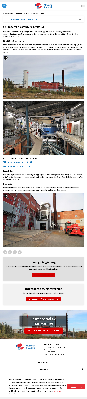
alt (5, 58)
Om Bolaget (43, 369)
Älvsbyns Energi (8, 13)
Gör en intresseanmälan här (44, 331)
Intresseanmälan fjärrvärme (43, 299)
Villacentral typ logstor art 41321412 (17, 162)
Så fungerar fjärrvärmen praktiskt (35, 13)
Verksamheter (43, 362)
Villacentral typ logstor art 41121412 (17, 166)
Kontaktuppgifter (43, 275)
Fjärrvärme (18, 13)
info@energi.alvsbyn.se (57, 354)
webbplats (57, 391)
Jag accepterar (76, 386)
